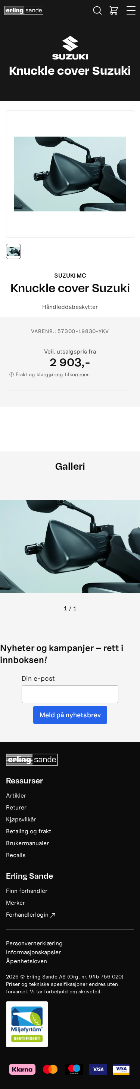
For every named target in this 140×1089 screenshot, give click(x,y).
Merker (15, 902)
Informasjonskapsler (33, 952)
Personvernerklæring (34, 943)
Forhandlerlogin (27, 914)
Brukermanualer (27, 843)
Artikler (16, 795)
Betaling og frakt (28, 831)
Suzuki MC (70, 275)
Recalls (15, 855)
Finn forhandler (26, 890)
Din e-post (38, 679)
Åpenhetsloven (26, 961)
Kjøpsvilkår (21, 819)
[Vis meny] (131, 10)
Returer (16, 807)
